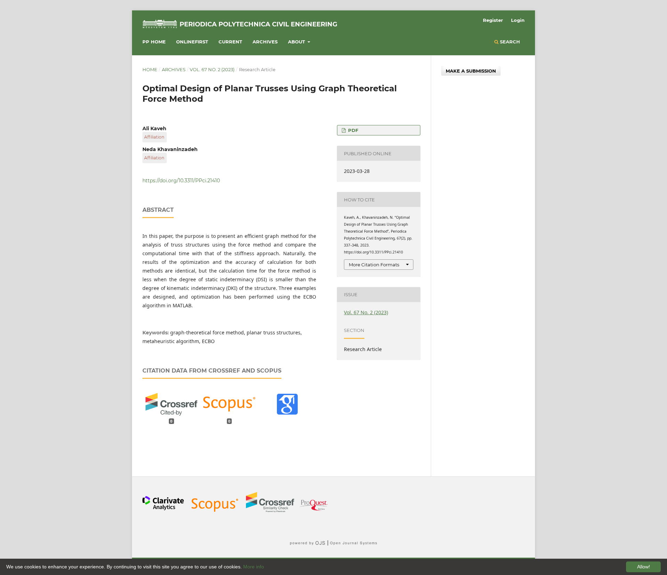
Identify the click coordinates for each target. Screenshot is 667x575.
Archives (265, 41)
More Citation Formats (374, 264)
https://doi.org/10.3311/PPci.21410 (181, 180)
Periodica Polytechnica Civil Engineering (258, 24)
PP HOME (154, 41)
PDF (352, 130)
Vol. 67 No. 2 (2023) (212, 69)
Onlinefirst (192, 41)
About (297, 41)
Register (493, 20)
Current (230, 41)
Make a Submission (471, 71)
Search (509, 41)
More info (253, 566)
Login (518, 20)
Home (149, 69)
